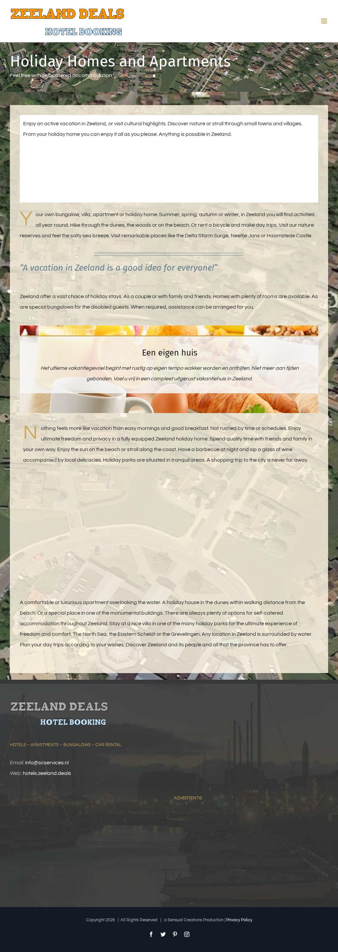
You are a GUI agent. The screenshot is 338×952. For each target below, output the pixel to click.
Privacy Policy (239, 920)
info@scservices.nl (47, 762)
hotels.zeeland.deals (47, 773)
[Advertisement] (223, 852)
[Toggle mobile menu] (324, 21)
